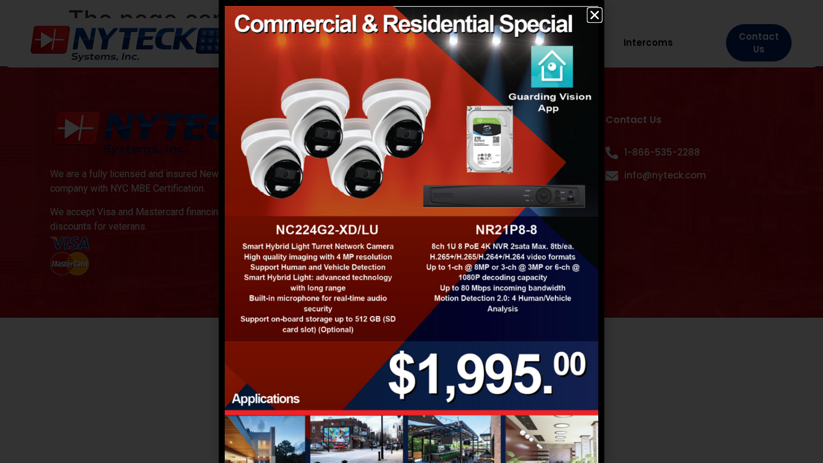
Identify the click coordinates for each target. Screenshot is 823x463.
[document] (411, 231)
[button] (595, 15)
